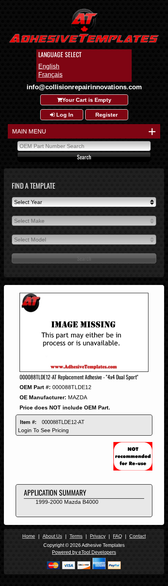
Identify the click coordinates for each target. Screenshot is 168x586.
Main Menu (82, 131)
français (50, 74)
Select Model (30, 239)
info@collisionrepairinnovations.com (84, 87)
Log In (64, 115)
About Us (52, 536)
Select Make (29, 221)
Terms (76, 536)
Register (106, 115)
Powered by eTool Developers (84, 552)
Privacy (97, 536)
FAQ (117, 536)
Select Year (28, 202)
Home (28, 536)
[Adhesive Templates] (84, 44)
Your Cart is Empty (86, 100)
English (48, 66)
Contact (137, 536)
